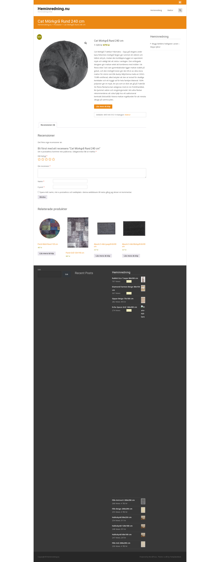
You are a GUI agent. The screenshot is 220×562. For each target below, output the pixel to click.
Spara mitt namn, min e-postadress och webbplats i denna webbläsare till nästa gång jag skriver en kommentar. (86, 192)
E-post (41, 187)
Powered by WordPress (148, 557)
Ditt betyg (42, 156)
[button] (85, 43)
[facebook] (180, 3)
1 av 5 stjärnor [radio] (39, 159)
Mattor (170, 10)
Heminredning (156, 10)
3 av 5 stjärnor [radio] (46, 159)
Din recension (44, 166)
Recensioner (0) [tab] (48, 125)
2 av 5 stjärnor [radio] (42, 159)
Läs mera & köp (103, 106)
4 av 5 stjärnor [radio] (49, 159)
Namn (41, 181)
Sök (39, 269)
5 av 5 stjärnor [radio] (53, 159)
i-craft (165, 557)
